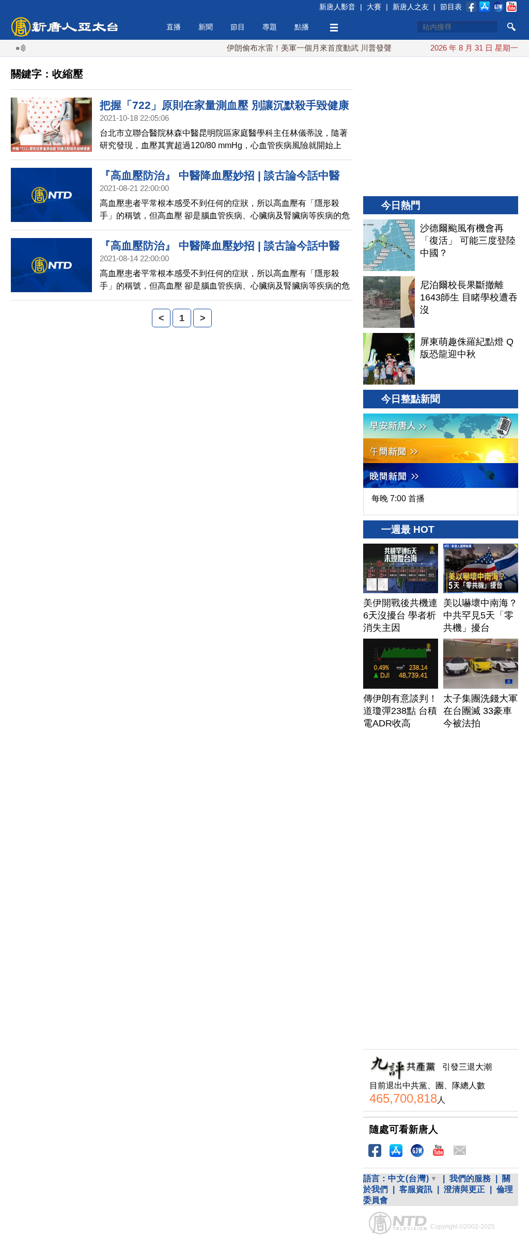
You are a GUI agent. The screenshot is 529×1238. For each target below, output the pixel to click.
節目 (237, 27)
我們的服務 (470, 1178)
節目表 (451, 7)
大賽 (374, 7)
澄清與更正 (464, 1189)
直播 (173, 27)
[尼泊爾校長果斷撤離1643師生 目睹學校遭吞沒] (389, 302)
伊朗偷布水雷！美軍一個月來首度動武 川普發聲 (291, 47)
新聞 (205, 27)
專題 (269, 27)
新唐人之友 (411, 7)
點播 (301, 27)
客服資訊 (415, 1189)
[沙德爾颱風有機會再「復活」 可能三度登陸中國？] (389, 245)
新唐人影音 (337, 7)
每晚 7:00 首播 (398, 498)
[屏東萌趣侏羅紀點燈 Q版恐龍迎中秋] (389, 359)
